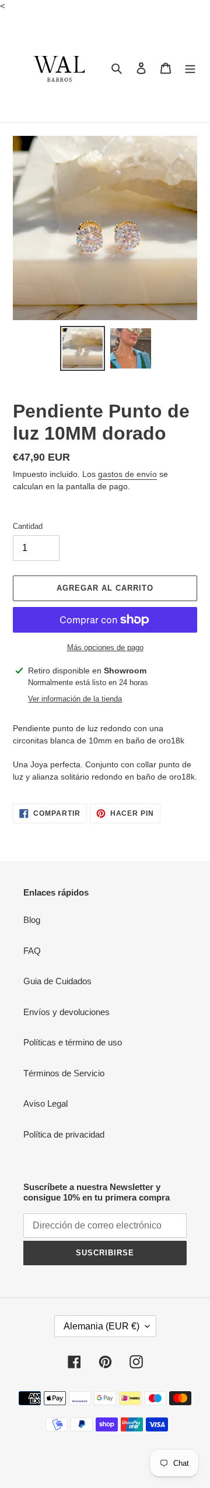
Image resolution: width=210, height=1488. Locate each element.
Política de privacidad (63, 1134)
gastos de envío (127, 474)
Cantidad (28, 526)
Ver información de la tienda (75, 698)
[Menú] (190, 67)
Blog (31, 920)
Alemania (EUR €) (101, 1326)
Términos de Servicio (63, 1073)
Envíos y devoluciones (66, 1012)
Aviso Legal (45, 1103)
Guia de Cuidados (57, 981)
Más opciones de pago (105, 647)
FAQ (32, 951)
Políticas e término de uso (72, 1042)
